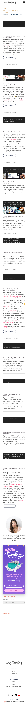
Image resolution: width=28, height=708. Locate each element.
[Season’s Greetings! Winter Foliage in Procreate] (14, 349)
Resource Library (14, 675)
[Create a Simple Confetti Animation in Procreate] (14, 75)
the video (6, 45)
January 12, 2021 (7, 233)
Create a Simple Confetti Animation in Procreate (14, 84)
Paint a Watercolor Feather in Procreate (11, 394)
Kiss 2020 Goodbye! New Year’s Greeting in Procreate (12, 289)
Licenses (14, 684)
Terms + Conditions (14, 688)
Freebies (17, 22)
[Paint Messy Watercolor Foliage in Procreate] (14, 207)
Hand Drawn (12, 117)
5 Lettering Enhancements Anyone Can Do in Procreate (14, 36)
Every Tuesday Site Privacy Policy (14, 686)
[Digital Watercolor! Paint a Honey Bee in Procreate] (14, 423)
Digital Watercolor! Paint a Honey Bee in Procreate (14, 432)
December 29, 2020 (7, 338)
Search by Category (8, 599)
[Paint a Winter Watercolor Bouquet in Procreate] (14, 459)
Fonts (13, 22)
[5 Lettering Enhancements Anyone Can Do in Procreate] (14, 27)
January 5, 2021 (7, 269)
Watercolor (12, 278)
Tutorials (6, 73)
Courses (14, 671)
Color (9, 22)
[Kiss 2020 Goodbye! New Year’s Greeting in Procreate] (14, 280)
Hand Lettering (19, 117)
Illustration (7, 71)
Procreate (20, 71)
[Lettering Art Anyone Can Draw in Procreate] (14, 244)
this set (21, 500)
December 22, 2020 (7, 374)
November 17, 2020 (7, 412)
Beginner (6, 22)
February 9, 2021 (7, 162)
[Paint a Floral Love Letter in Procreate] (14, 123)
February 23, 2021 (7, 112)
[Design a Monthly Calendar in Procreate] (14, 173)
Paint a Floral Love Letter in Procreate (14, 132)
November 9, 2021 (7, 64)
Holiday (5, 119)
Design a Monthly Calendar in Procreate (11, 182)
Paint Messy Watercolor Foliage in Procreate (13, 217)
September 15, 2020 (7, 449)
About (14, 681)
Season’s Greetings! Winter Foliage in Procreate (13, 358)
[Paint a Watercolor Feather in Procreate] (14, 385)
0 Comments (14, 64)
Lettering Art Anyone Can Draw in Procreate (12, 253)
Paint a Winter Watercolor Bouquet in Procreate (14, 469)
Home (4, 8)
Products (14, 673)
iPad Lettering (13, 71)
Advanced (6, 117)
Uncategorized (12, 206)
